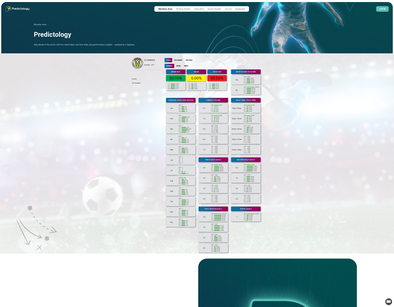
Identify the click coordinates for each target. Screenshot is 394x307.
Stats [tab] (168, 60)
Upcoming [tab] (178, 60)
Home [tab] (178, 66)
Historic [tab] (189, 60)
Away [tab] (186, 66)
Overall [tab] (169, 66)
